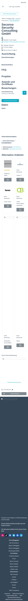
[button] (8, 179)
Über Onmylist (14, 574)
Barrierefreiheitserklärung (14, 597)
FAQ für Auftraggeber (14, 548)
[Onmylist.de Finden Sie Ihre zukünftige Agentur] (5, 2)
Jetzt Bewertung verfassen (14, 382)
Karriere (14, 585)
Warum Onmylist (14, 561)
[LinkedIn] (10, 535)
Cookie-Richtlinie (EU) (11, 595)
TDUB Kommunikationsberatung (20, 203)
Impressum (7, 593)
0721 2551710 (16, 147)
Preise (14, 558)
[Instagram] (2, 535)
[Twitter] (13, 535)
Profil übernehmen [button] (14, 20)
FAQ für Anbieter (14, 564)
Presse (14, 587)
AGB (21, 595)
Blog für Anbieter (14, 566)
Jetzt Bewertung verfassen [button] (9, 13)
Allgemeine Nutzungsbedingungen (14, 599)
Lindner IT (19, 175)
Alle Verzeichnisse (14, 543)
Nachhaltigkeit (14, 582)
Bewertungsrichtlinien (14, 551)
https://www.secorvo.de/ (15, 149)
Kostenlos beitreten (14, 556)
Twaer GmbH (7, 201)
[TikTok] (6, 535)
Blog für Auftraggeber (14, 545)
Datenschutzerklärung (18, 593)
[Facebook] (17, 535)
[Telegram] (21, 535)
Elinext (18, 341)
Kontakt (14, 577)
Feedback (14, 579)
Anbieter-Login (14, 569)
